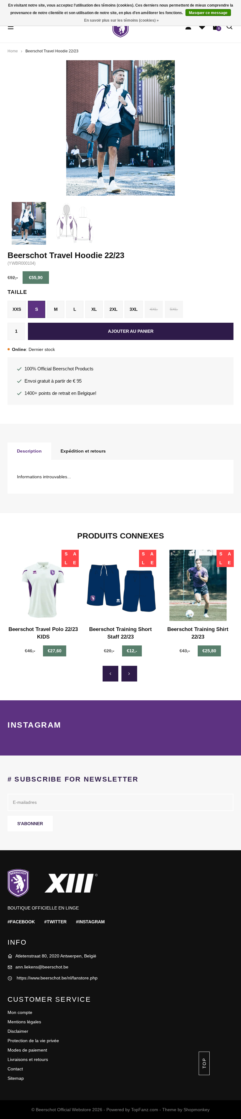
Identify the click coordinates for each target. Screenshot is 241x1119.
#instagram (90, 921)
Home (13, 51)
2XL (114, 309)
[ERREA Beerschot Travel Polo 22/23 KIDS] (43, 585)
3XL (134, 309)
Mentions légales (24, 1021)
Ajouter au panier (130, 331)
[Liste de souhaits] (202, 26)
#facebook (21, 921)
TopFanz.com (144, 1109)
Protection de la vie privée (33, 1040)
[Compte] (188, 26)
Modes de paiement (27, 1050)
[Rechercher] (229, 26)
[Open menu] (10, 26)
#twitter (55, 921)
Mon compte (20, 1012)
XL (94, 309)
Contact (15, 1068)
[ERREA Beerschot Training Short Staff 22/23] (120, 585)
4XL (154, 309)
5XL (174, 309)
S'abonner (30, 823)
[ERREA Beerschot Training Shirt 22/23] (197, 585)
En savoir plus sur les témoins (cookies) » (121, 20)
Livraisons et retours (28, 1059)
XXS (17, 309)
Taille (17, 292)
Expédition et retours (83, 450)
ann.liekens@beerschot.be (41, 966)
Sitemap (16, 1078)
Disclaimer (18, 1031)
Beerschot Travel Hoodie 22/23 (51, 51)
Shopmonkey (197, 1109)
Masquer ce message (208, 13)
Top (203, 1063)
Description (29, 450)
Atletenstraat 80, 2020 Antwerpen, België (55, 955)
